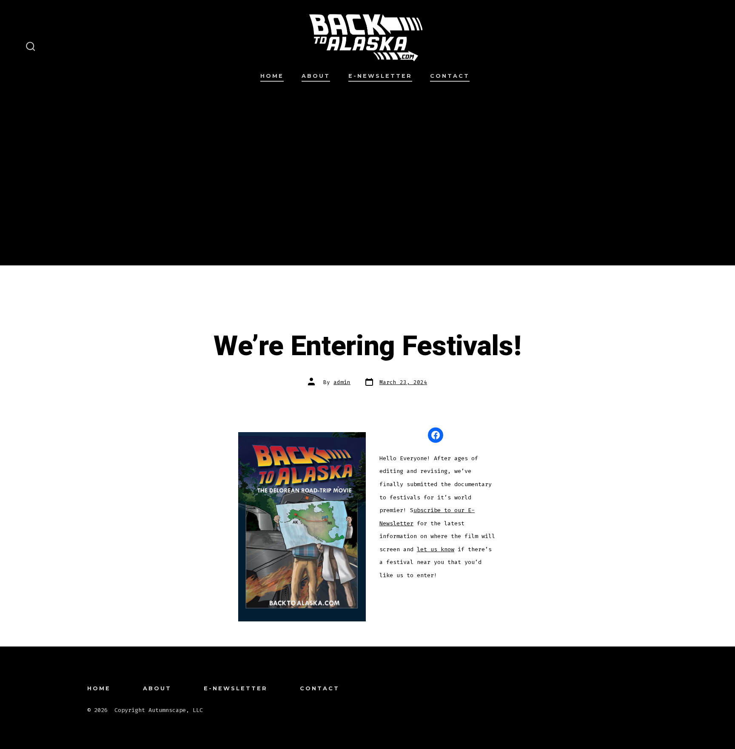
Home (272, 76)
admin (341, 382)
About (316, 76)
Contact (450, 76)
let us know (435, 549)
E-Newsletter (380, 76)
